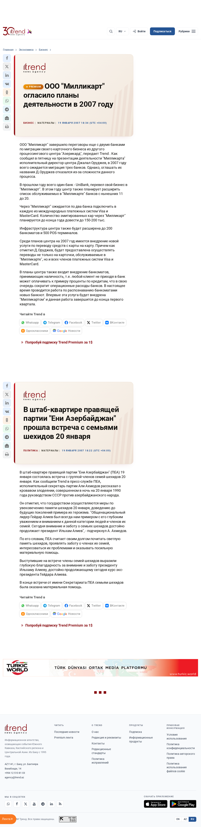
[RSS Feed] (60, 803)
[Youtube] (34, 803)
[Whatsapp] (8, 803)
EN (178, 819)
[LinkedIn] (51, 803)
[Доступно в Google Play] (183, 804)
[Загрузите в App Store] (155, 804)
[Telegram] (42, 803)
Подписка (135, 731)
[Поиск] (111, 31)
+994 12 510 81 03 (15, 772)
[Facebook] (16, 803)
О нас (95, 731)
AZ (185, 819)
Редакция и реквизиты (106, 737)
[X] (25, 803)
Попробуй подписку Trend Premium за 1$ (58, 342)
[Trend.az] (17, 31)
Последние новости (66, 731)
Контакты (98, 743)
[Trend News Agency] (16, 729)
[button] (7, 58)
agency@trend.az (14, 777)
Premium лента (63, 737)
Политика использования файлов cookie (177, 767)
